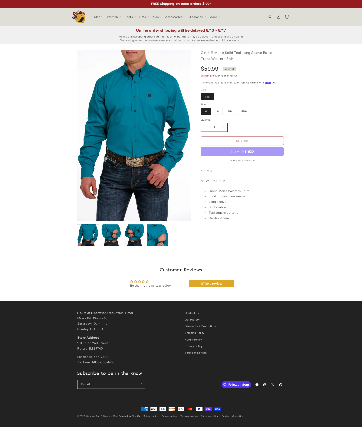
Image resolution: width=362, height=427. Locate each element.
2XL (246, 112)
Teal (209, 97)
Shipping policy (209, 416)
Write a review (211, 283)
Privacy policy (169, 416)
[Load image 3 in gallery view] (134, 235)
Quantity (206, 119)
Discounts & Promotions (200, 326)
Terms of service (189, 416)
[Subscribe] (141, 384)
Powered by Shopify (129, 416)
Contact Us (192, 313)
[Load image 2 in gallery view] (111, 235)
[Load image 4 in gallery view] (157, 235)
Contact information (233, 416)
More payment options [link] (242, 160)
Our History (192, 319)
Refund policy (150, 416)
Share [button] (208, 171)
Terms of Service (196, 352)
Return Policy (193, 339)
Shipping (206, 75)
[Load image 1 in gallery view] (88, 235)
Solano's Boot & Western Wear (102, 416)
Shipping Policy (194, 332)
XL (232, 112)
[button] (98, 17)
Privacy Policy (193, 346)
